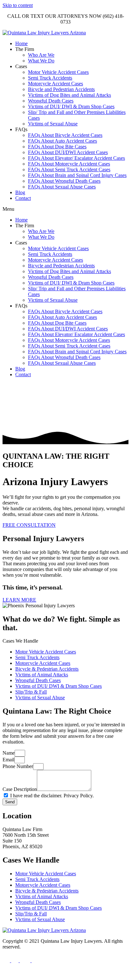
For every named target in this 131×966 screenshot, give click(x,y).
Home (21, 43)
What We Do (41, 60)
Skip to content (18, 5)
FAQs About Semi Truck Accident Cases (69, 169)
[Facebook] (7, 960)
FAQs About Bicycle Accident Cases (65, 135)
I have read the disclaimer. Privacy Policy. (52, 795)
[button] (65, 209)
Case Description (20, 789)
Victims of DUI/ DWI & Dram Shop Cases (71, 106)
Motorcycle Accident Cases (55, 83)
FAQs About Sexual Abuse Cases (62, 186)
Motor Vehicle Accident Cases (58, 72)
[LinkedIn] (35, 960)
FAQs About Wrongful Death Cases (64, 181)
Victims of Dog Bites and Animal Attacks (69, 95)
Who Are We (41, 55)
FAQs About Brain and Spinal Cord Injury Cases (77, 175)
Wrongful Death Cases (50, 100)
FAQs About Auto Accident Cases (62, 141)
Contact (23, 198)
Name (9, 753)
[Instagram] (15, 960)
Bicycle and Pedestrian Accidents (61, 89)
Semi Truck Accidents (50, 78)
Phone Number (18, 766)
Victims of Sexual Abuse (53, 123)
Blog (20, 192)
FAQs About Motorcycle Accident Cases (69, 163)
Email (8, 759)
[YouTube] (25, 960)
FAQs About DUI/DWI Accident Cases (68, 152)
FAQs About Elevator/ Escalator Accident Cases (76, 158)
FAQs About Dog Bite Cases (57, 146)
